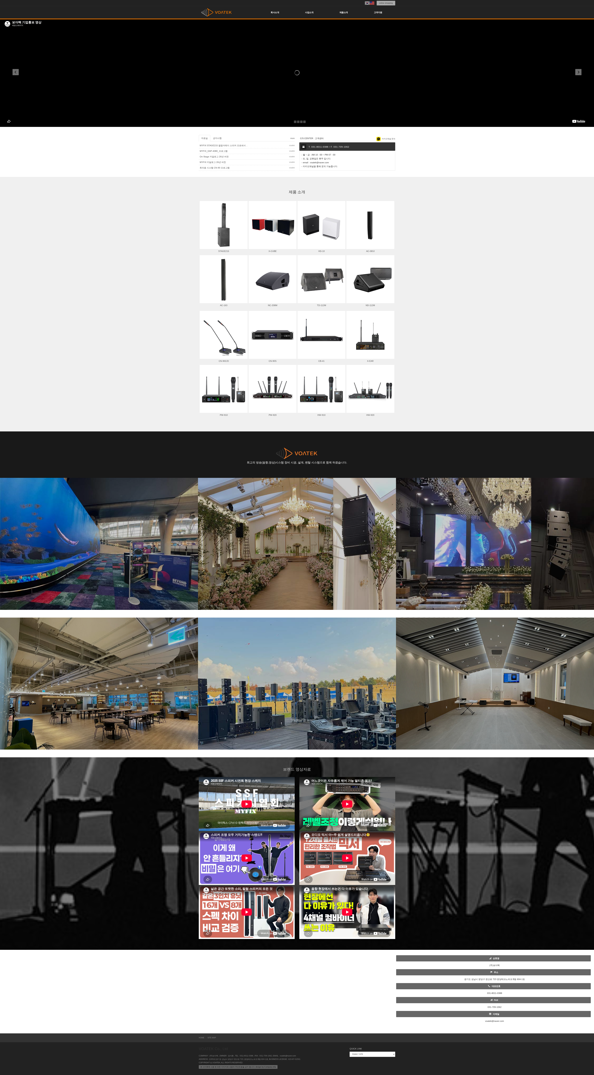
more (292, 138)
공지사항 (217, 138)
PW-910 (224, 415)
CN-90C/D (224, 361)
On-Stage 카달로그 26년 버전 (214, 156)
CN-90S (272, 361)
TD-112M (321, 305)
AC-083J (370, 251)
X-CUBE (273, 251)
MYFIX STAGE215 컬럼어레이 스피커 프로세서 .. (224, 145)
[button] (21, 73)
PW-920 (273, 415)
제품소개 (344, 12)
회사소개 (275, 12)
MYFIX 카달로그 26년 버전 (213, 162)
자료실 (204, 138)
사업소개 (309, 12)
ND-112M (370, 305)
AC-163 (223, 305)
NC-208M (272, 305)
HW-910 (321, 415)
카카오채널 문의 (388, 139)
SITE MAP (211, 1038)
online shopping (386, 3)
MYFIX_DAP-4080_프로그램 (214, 151)
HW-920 (370, 415)
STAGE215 (223, 251)
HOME (201, 1038)
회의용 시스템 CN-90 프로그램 (215, 168)
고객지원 (378, 12)
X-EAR (370, 361)
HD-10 (321, 251)
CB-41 (321, 361)
